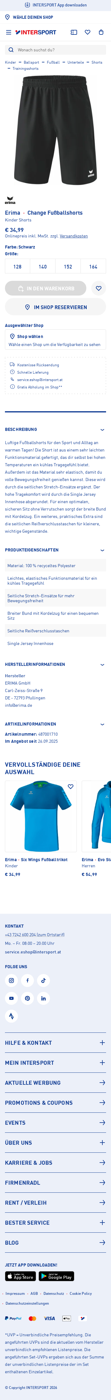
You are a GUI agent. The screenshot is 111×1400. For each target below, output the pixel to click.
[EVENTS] (55, 1122)
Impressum (15, 1293)
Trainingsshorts (26, 68)
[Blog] (55, 1242)
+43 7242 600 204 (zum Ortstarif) (34, 934)
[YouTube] (11, 998)
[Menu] (8, 32)
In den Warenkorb (51, 288)
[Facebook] (27, 980)
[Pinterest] (27, 998)
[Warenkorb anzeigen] (101, 32)
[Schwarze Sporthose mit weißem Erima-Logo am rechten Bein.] (55, 130)
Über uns (18, 1142)
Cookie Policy (81, 1293)
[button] (55, 429)
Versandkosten (74, 235)
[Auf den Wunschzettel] (70, 787)
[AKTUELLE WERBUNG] (55, 1082)
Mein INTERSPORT (29, 1062)
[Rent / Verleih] (55, 1202)
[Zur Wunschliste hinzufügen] (98, 288)
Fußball (53, 62)
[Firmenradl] (55, 1182)
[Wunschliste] (87, 32)
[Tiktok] (43, 980)
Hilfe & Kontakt (28, 1042)
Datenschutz (53, 1293)
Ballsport (31, 62)
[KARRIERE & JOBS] (55, 1162)
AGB (34, 1293)
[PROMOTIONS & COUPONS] (55, 1102)
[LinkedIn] (43, 998)
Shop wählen (30, 336)
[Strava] (11, 1016)
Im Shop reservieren (60, 307)
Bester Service (27, 1222)
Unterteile (76, 62)
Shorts (97, 62)
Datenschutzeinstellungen (27, 1303)
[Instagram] (11, 980)
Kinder (10, 62)
